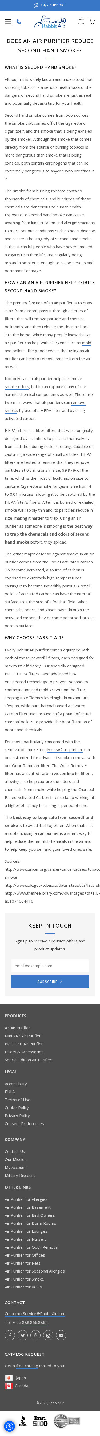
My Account (15, 1167)
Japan (19, 1377)
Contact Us (15, 1151)
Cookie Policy (17, 1107)
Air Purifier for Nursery (26, 1239)
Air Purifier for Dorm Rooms (30, 1223)
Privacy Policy (17, 1115)
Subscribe (47, 981)
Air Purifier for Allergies (26, 1199)
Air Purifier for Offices (25, 1255)
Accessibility (16, 1083)
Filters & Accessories (24, 1051)
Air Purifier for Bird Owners (30, 1215)
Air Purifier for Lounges (26, 1231)
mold (86, 342)
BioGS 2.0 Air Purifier (24, 1043)
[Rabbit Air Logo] (50, 22)
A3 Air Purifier (17, 1027)
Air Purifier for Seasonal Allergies (35, 1271)
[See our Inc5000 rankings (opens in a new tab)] (40, 1420)
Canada (20, 1385)
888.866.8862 (35, 1322)
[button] (8, 22)
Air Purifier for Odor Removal (31, 1247)
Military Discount (20, 1175)
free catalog (27, 1365)
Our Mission (16, 1159)
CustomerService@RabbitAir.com (35, 1313)
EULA (10, 1091)
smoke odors (17, 386)
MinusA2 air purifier (65, 749)
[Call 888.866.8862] (19, 21)
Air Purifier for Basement (28, 1207)
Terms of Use (17, 1099)
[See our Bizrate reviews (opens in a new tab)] (67, 1420)
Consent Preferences (24, 1123)
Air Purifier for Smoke (24, 1279)
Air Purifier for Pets (23, 1263)
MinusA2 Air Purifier (23, 1035)
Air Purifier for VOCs (23, 1287)
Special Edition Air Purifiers (29, 1059)
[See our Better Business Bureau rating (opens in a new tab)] (23, 1420)
